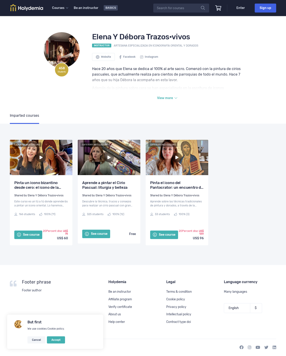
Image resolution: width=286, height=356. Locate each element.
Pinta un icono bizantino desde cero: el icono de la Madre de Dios (36, 185)
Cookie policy (55, 328)
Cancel (36, 339)
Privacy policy (176, 307)
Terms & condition (179, 292)
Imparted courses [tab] (24, 115)
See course (31, 235)
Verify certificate (120, 307)
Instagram (151, 56)
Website (105, 56)
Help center (116, 322)
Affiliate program (120, 299)
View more (165, 98)
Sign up (265, 8)
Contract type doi (178, 322)
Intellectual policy (178, 314)
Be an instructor (86, 8)
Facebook (129, 56)
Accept (56, 339)
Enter (240, 8)
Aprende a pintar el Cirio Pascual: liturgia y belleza (105, 185)
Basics (110, 7)
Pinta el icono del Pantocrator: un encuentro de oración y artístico (176, 185)
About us (114, 314)
